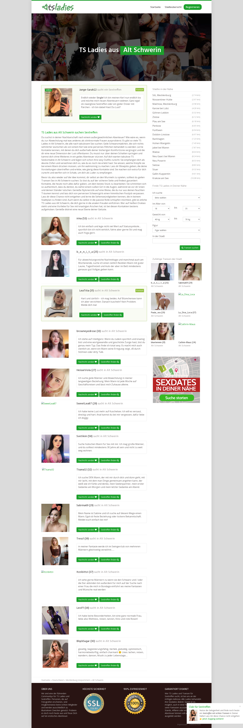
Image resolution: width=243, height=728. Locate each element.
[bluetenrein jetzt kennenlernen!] (162, 331)
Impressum (182, 724)
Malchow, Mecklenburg (176, 103)
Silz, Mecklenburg (176, 95)
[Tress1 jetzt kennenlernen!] (55, 551)
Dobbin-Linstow (176, 134)
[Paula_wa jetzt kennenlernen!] (162, 301)
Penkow (176, 125)
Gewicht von (158, 214)
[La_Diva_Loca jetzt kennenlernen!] (190, 301)
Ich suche (157, 192)
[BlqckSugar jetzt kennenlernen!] (55, 654)
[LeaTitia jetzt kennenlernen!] (58, 303)
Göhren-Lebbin (176, 112)
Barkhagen (176, 138)
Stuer (176, 169)
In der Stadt (158, 236)
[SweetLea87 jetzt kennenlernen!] (55, 416)
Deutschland (58, 680)
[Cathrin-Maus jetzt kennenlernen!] (190, 331)
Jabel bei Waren (176, 147)
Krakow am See (176, 178)
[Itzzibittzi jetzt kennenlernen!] (55, 584)
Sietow (176, 165)
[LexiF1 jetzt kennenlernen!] (55, 620)
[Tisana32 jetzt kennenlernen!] (55, 482)
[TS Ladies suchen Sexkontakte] (57, 7)
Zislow (176, 117)
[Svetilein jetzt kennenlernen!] (55, 449)
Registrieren (193, 7)
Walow (176, 152)
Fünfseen (176, 130)
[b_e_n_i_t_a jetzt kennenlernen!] (55, 263)
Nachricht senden (89, 117)
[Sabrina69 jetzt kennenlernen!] (55, 518)
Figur (155, 225)
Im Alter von (158, 203)
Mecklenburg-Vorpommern (78, 680)
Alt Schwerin (105, 218)
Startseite (155, 7)
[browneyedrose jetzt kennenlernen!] (55, 344)
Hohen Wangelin (176, 143)
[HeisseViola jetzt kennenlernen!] (55, 383)
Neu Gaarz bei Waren (176, 156)
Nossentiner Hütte (176, 99)
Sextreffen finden (109, 242)
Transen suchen (190, 247)
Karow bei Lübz (176, 108)
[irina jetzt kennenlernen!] (55, 231)
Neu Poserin (176, 160)
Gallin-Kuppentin (176, 173)
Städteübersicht (173, 7)
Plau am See (176, 121)
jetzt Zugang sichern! (213, 718)
